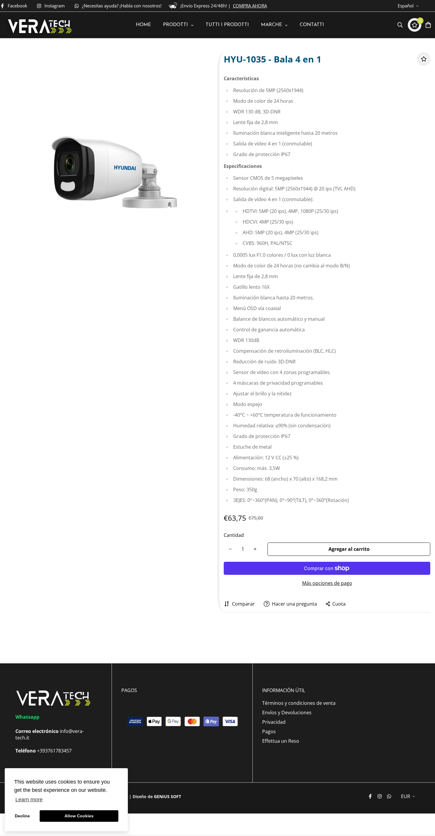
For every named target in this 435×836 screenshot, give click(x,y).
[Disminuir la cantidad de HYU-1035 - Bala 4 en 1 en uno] (230, 549)
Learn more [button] (29, 800)
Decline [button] (22, 815)
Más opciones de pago (327, 583)
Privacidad (274, 722)
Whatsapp (27, 717)
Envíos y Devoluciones (287, 712)
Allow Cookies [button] (79, 815)
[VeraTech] (39, 25)
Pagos (269, 731)
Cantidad (234, 535)
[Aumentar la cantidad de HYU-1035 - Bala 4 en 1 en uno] (255, 549)
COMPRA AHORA (250, 6)
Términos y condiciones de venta (299, 703)
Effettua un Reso (280, 741)
